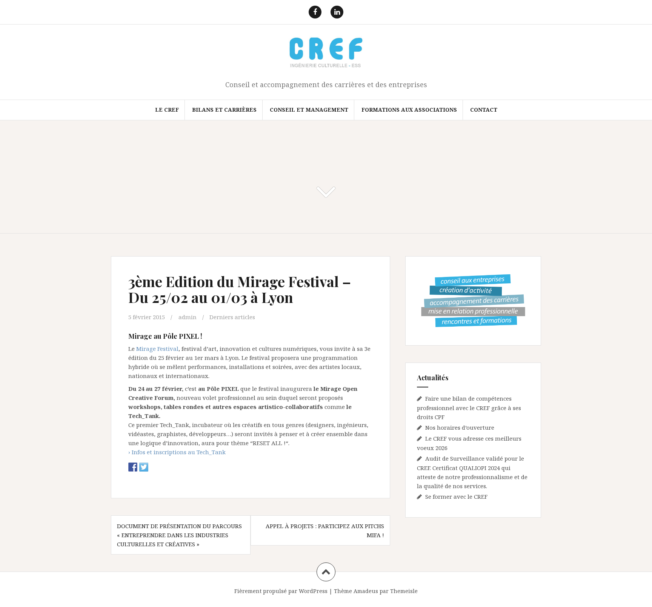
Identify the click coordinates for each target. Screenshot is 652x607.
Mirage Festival (157, 348)
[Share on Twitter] (143, 467)
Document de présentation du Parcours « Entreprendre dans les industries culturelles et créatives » (179, 535)
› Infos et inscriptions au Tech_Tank (177, 452)
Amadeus (366, 591)
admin (187, 317)
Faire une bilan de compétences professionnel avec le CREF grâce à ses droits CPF (469, 408)
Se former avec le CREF (456, 496)
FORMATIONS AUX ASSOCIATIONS (409, 109)
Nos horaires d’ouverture (459, 427)
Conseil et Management (309, 109)
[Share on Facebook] (132, 467)
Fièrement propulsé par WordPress (281, 591)
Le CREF (167, 109)
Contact (483, 109)
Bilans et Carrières (224, 109)
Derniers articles (232, 317)
